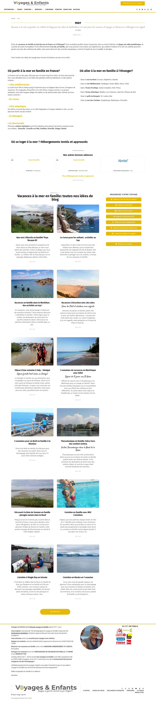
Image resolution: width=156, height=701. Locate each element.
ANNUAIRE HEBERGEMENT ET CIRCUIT (58, 646)
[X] (125, 688)
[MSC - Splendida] (78, 493)
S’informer (49, 9)
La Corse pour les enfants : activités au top (78, 239)
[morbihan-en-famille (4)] (32, 284)
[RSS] (145, 9)
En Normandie (16, 123)
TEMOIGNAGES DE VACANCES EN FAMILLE (49, 652)
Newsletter (139, 692)
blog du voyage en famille (39, 627)
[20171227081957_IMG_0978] (32, 422)
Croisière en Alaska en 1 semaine (78, 577)
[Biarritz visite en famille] (32, 219)
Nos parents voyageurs (115, 690)
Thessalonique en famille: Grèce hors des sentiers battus (78, 442)
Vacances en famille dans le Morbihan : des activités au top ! (32, 304)
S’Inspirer (27, 9)
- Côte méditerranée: (19, 84)
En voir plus (55, 611)
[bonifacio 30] (78, 219)
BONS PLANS (67, 9)
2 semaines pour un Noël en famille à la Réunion (32, 442)
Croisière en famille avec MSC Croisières (78, 513)
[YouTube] (136, 688)
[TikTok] (139, 688)
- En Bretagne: (15, 116)
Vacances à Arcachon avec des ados (78, 302)
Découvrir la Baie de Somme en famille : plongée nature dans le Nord (32, 513)
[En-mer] (78, 558)
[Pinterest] (142, 9)
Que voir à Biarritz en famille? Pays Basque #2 (32, 239)
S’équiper (58, 9)
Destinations (9, 9)
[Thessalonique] (78, 422)
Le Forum (140, 690)
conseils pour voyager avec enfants (41, 638)
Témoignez (130, 690)
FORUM (70, 652)
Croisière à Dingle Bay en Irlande (32, 577)
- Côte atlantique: (17, 106)
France (19, 9)
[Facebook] (137, 9)
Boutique (76, 9)
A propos (86, 690)
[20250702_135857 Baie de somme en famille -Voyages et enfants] (32, 493)
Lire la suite (32, 261)
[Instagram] (139, 9)
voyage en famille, (51, 631)
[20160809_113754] (32, 558)
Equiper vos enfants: (18, 641)
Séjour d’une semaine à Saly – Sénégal (32, 370)
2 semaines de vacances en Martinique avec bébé (78, 371)
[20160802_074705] (78, 351)
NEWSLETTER (21, 654)
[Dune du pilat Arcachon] (78, 284)
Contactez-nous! (98, 690)
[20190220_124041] (32, 351)
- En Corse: (13, 99)
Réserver (38, 9)
